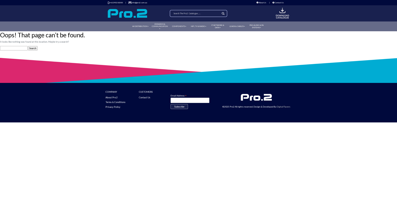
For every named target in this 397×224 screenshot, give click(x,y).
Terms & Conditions (115, 102)
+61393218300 (116, 2)
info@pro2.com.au (139, 2)
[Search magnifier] (223, 13)
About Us (262, 2)
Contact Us (279, 2)
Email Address (178, 95)
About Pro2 (111, 97)
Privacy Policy (112, 106)
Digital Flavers (283, 106)
